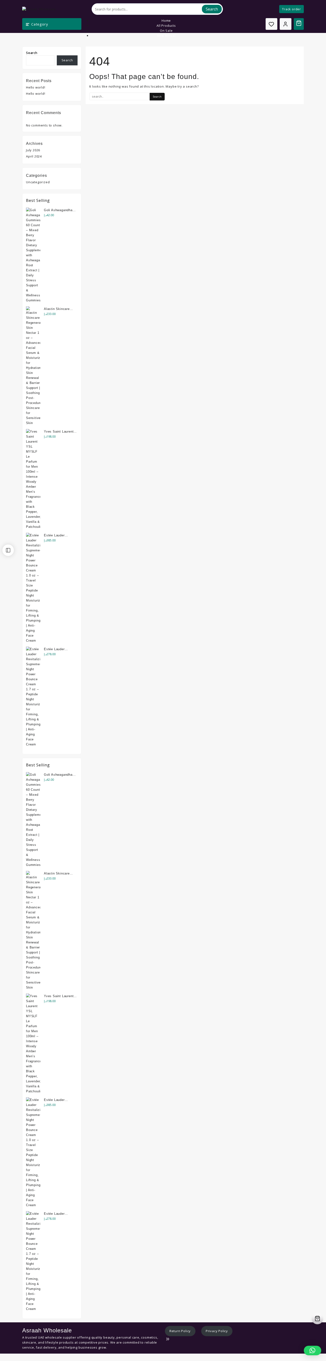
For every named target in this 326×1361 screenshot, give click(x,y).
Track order (291, 9)
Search (212, 9)
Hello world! (35, 87)
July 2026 (33, 150)
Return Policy (180, 1331)
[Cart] (299, 23)
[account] (285, 24)
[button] (312, 1350)
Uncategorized (38, 182)
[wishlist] (271, 24)
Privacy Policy (217, 1331)
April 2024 (34, 156)
